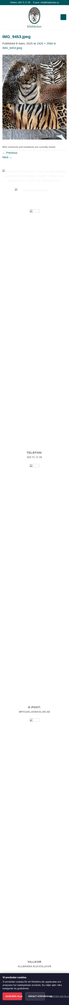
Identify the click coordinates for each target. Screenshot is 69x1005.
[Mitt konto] (63, 17)
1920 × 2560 (45, 43)
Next (7, 157)
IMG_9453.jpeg (12, 48)
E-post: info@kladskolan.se (46, 2)
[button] (4, 17)
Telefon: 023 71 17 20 (20, 2)
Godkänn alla (13, 996)
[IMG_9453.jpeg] (34, 96)
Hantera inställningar (57, 996)
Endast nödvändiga (36, 996)
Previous (9, 152)
